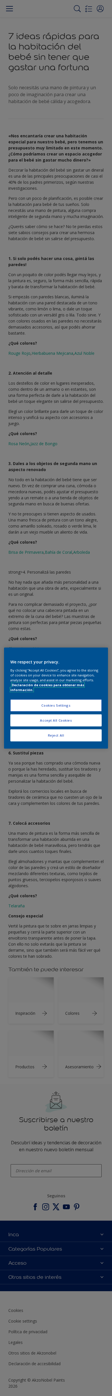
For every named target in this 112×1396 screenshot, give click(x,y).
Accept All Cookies (56, 720)
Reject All (56, 735)
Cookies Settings (55, 705)
